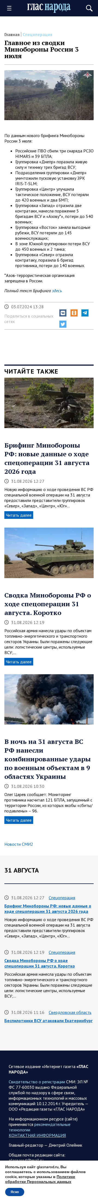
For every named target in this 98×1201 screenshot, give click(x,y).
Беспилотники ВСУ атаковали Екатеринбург (48, 1020)
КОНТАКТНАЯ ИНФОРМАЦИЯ (37, 1135)
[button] (62, 312)
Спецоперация (37, 34)
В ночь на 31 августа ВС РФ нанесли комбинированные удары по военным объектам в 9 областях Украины (47, 759)
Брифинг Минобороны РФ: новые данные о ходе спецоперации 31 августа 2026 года (47, 458)
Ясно (15, 1192)
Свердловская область (70, 1012)
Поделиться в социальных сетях (28, 318)
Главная (12, 34)
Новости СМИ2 (18, 844)
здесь (57, 290)
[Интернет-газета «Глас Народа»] (49, 8)
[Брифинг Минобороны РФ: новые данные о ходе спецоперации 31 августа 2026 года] (49, 405)
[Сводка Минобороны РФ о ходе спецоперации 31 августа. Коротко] (49, 555)
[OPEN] (11, 8)
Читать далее (19, 515)
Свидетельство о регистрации (37, 1081)
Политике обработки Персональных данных (40, 1179)
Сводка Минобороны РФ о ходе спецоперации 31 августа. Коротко (47, 604)
